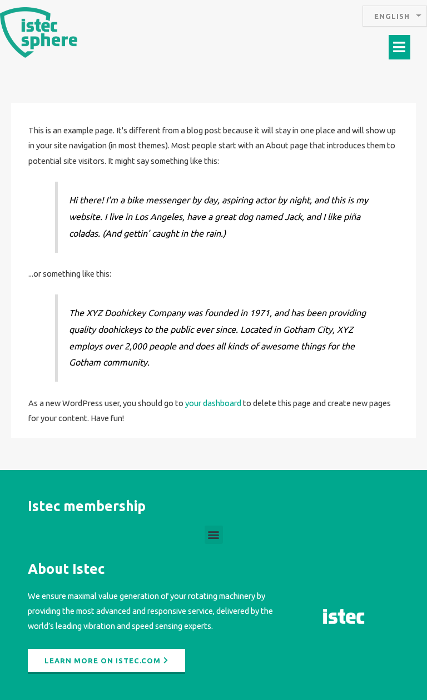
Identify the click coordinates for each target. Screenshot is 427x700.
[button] (400, 47)
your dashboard (213, 403)
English (392, 16)
